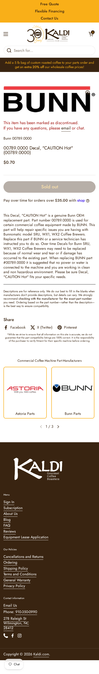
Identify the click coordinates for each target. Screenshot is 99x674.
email (66, 128)
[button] (91, 34)
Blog (7, 519)
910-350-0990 (26, 611)
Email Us (10, 605)
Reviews (9, 531)
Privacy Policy (14, 585)
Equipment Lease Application (25, 537)
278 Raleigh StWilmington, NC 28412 (16, 623)
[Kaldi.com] (48, 34)
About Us (10, 513)
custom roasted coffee (46, 62)
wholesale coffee (62, 67)
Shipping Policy (15, 568)
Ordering (10, 562)
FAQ (6, 525)
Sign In (8, 502)
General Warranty (16, 580)
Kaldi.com (41, 654)
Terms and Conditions (19, 574)
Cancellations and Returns (23, 556)
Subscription (13, 508)
